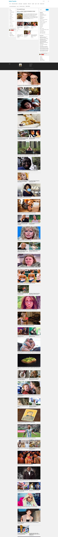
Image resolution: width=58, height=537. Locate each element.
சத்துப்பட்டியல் (11, 22)
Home (10, 9)
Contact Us (11, 32)
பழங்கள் (41, 26)
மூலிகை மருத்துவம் (11, 26)
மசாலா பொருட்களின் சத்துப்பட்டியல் (44, 29)
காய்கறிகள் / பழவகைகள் (42, 21)
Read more (32, 18)
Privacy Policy (11, 34)
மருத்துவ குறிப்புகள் (11, 25)
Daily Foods (11, 10)
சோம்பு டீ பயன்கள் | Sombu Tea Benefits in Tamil (26, 11)
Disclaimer (11, 33)
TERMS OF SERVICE (12, 35)
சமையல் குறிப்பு (41, 30)
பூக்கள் (40, 27)
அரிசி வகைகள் (11, 19)
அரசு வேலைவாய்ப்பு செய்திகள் (11, 18)
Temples (10, 13)
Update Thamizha (12, 1)
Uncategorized (41, 17)
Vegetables (11, 16)
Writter (21, 12)
